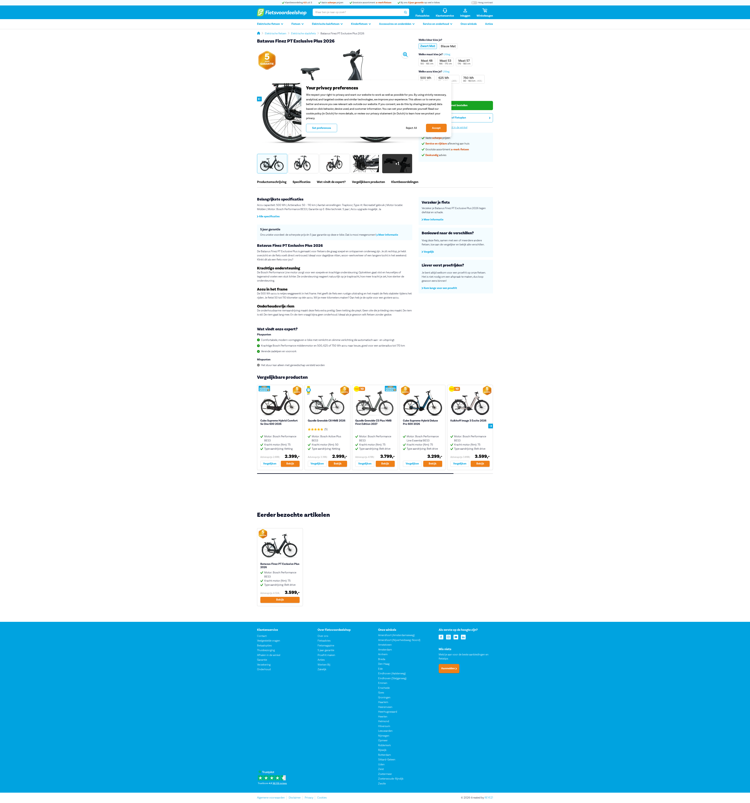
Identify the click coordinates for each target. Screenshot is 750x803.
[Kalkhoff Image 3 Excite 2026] (470, 427)
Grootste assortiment (371, 2)
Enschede (384, 688)
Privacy (309, 797)
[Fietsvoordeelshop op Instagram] (448, 637)
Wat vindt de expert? (331, 182)
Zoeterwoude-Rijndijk (391, 779)
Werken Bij (324, 665)
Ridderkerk (384, 745)
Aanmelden (448, 668)
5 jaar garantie (326, 650)
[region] (376, 108)
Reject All (411, 128)
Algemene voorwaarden (271, 797)
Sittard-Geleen (386, 759)
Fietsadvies (324, 641)
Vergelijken (269, 463)
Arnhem (383, 654)
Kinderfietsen (359, 24)
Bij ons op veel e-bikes (420, 2)
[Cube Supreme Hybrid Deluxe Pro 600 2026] (423, 427)
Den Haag (383, 664)
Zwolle (382, 783)
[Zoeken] (405, 12)
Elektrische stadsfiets (303, 33)
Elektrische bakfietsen (325, 24)
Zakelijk (322, 669)
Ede (380, 669)
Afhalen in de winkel (268, 655)
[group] (272, 163)
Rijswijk (382, 750)
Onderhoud (264, 669)
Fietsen (295, 24)
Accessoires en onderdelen (395, 24)
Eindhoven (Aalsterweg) (392, 673)
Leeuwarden (385, 731)
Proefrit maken (326, 655)
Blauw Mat (448, 46)
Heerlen (382, 716)
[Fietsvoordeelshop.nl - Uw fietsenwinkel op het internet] (281, 12)
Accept (436, 128)
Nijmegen (383, 736)
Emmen (382, 683)
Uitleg (446, 54)
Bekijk (290, 463)
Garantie (262, 660)
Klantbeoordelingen (404, 182)
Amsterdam (385, 649)
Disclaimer (295, 797)
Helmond (383, 721)
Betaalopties (264, 645)
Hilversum (384, 726)
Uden (381, 764)
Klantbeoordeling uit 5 (298, 2)
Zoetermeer (385, 774)
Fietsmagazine (326, 645)
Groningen (384, 697)
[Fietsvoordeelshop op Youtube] (456, 637)
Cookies (322, 797)
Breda (381, 659)
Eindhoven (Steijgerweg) (392, 678)
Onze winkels (469, 24)
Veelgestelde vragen (268, 641)
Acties (489, 24)
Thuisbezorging (266, 650)
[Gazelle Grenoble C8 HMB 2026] (327, 427)
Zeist (381, 769)
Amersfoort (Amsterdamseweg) (396, 635)
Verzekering (264, 665)
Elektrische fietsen (268, 24)
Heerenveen (385, 707)
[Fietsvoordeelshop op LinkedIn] (463, 637)
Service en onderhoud (436, 24)
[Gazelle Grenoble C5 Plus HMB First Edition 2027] (375, 427)
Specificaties (302, 182)
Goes (381, 692)
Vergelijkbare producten (368, 182)
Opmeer (383, 740)
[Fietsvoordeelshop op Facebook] (441, 637)
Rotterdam (384, 755)
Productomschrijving (271, 182)
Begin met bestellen (456, 105)
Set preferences (321, 128)
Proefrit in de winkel (455, 127)
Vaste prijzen (332, 2)
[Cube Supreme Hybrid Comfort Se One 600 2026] (280, 427)
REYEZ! (489, 797)
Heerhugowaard (387, 712)
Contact (262, 636)
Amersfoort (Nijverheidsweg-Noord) (399, 640)
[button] (259, 99)
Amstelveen (385, 645)
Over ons (323, 636)
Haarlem (383, 702)
